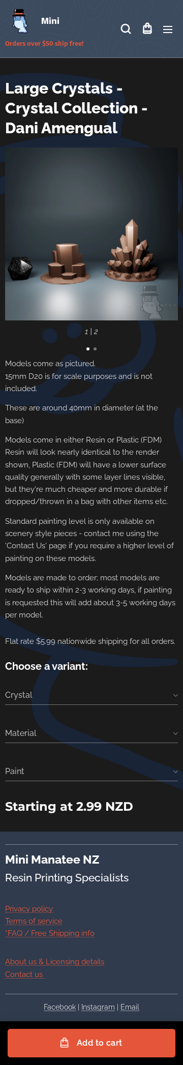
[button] (126, 29)
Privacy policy (29, 908)
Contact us (25, 974)
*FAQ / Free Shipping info (50, 933)
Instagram (98, 1007)
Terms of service (34, 921)
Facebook (60, 1007)
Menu (168, 29)
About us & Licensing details (54, 961)
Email (129, 1007)
